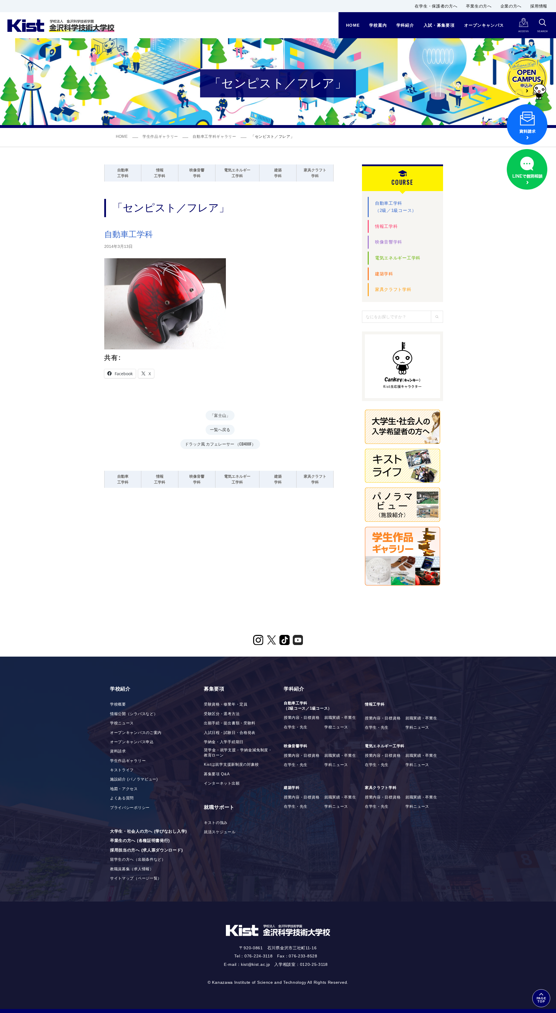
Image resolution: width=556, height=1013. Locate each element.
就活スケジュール (220, 832)
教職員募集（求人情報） (132, 869)
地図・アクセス (124, 789)
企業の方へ (511, 6)
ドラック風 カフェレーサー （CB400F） (220, 444)
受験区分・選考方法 (221, 714)
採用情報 (538, 6)
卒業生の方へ (478, 6)
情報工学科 (386, 226)
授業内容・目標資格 (301, 718)
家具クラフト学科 (393, 289)
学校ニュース (122, 723)
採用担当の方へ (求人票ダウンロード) (146, 850)
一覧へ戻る (220, 429)
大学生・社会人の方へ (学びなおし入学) (148, 831)
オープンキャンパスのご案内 (136, 733)
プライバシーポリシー (130, 808)
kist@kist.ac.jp (255, 964)
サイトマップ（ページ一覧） (136, 878)
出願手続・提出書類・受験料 (229, 723)
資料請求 (118, 751)
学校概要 (118, 704)
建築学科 (384, 273)
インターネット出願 (221, 783)
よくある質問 (122, 798)
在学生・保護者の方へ (436, 6)
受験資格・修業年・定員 (226, 704)
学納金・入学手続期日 (224, 742)
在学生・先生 (296, 727)
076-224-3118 (258, 956)
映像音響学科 (388, 241)
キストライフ (122, 770)
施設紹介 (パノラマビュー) (134, 779)
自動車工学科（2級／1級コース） (395, 207)
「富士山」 (220, 415)
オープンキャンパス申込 (132, 742)
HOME (122, 137)
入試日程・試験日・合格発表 (229, 733)
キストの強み (216, 823)
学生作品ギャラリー (160, 137)
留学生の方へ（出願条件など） (138, 860)
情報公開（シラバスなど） (134, 714)
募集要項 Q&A (217, 774)
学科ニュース (417, 728)
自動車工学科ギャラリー (214, 137)
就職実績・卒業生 (340, 718)
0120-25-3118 (314, 964)
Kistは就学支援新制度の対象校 (231, 765)
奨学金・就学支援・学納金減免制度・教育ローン (238, 752)
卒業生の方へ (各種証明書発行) (140, 840)
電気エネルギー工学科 (397, 257)
